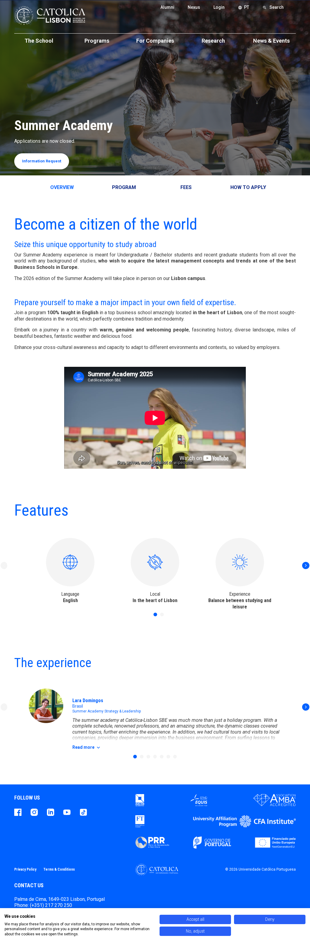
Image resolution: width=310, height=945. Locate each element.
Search (273, 7)
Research (213, 40)
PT (243, 7)
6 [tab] (168, 756)
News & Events (271, 40)
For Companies (155, 40)
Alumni (167, 7)
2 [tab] (162, 614)
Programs (96, 40)
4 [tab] (155, 756)
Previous (4, 565)
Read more (86, 748)
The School (39, 40)
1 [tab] (155, 614)
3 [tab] (148, 756)
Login (219, 7)
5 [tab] (161, 756)
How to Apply (248, 187)
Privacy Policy (25, 869)
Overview (62, 187)
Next (305, 565)
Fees (186, 187)
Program (124, 187)
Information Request (41, 161)
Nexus (194, 7)
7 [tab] (175, 756)
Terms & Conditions (59, 869)
